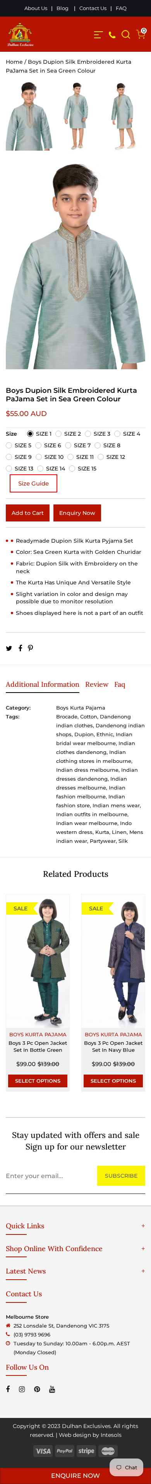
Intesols (111, 1434)
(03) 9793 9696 (32, 1334)
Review (96, 684)
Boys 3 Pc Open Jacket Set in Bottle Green (38, 1046)
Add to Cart (28, 512)
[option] (29, 121)
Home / (17, 61)
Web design (75, 1434)
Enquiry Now (77, 512)
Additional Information (42, 684)
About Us (35, 8)
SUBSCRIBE (121, 1175)
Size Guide (33, 483)
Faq (119, 684)
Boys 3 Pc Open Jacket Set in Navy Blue (113, 1046)
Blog (63, 8)
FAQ (121, 8)
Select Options (37, 1081)
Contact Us (92, 8)
